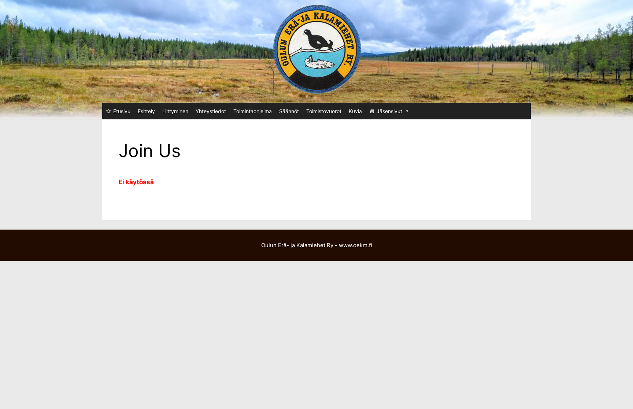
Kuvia (355, 111)
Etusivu (121, 111)
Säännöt (289, 111)
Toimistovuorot (323, 111)
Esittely (146, 111)
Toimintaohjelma (252, 111)
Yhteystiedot (211, 111)
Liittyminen (175, 111)
